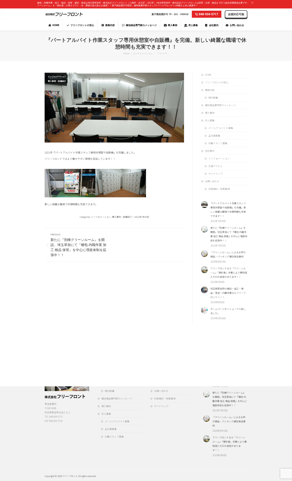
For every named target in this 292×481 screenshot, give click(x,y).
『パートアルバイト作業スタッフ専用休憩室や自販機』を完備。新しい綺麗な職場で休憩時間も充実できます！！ (228, 210)
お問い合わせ (212, 181)
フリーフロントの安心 (216, 82)
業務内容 (209, 90)
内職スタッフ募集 (217, 143)
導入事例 (209, 112)
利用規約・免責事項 (219, 189)
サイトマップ (215, 173)
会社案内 (209, 150)
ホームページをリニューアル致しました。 (228, 311)
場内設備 (213, 97)
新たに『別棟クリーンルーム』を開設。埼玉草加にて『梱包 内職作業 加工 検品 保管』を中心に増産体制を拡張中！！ (228, 234)
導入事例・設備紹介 (57, 81)
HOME (208, 74)
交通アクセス (215, 166)
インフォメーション (57, 76)
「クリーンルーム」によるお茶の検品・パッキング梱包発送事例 (228, 254)
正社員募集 (214, 135)
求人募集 (209, 120)
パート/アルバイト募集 (220, 128)
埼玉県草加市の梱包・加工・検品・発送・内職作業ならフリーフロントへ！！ (228, 293)
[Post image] (204, 204)
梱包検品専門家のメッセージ (220, 105)
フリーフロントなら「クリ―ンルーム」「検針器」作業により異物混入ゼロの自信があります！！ (228, 272)
